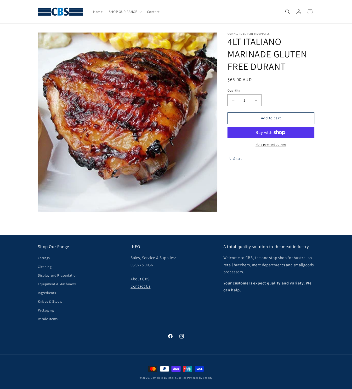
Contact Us (140, 286)
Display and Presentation (58, 275)
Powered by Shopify (199, 377)
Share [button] (237, 158)
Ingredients (47, 292)
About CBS (140, 279)
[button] (125, 11)
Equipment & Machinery (57, 284)
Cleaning (45, 266)
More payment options (270, 144)
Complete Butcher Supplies (168, 377)
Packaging (46, 310)
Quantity (233, 90)
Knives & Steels (50, 301)
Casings (44, 258)
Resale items (48, 319)
